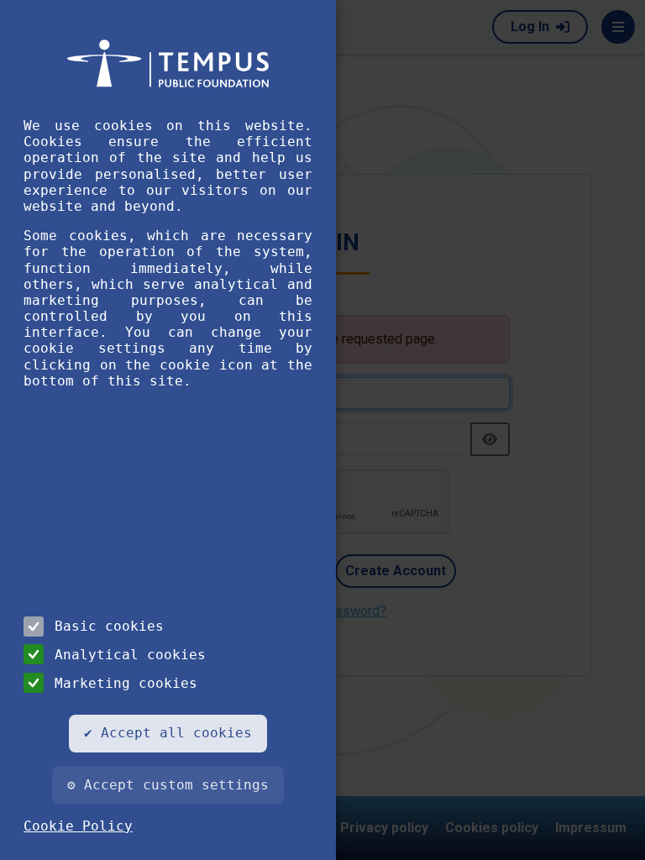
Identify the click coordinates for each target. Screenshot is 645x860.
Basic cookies (109, 626)
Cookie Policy (78, 826)
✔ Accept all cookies (168, 733)
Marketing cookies (126, 683)
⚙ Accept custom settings (168, 785)
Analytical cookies (130, 655)
